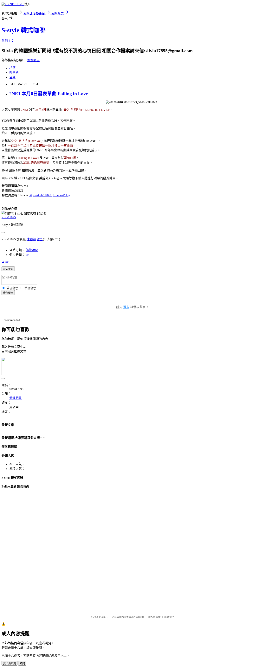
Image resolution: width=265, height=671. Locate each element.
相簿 (12, 68)
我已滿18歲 (9, 663)
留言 (40, 239)
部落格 (14, 72)
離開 (22, 663)
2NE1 (29, 254)
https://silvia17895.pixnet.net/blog (49, 195)
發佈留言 (8, 292)
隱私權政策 (154, 616)
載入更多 (8, 269)
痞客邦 (31, 239)
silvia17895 (9, 217)
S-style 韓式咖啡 (24, 30)
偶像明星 (33, 60)
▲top (5, 261)
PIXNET (103, 616)
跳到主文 (8, 41)
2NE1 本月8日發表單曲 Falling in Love (48, 93)
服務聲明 (169, 616)
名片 (12, 77)
